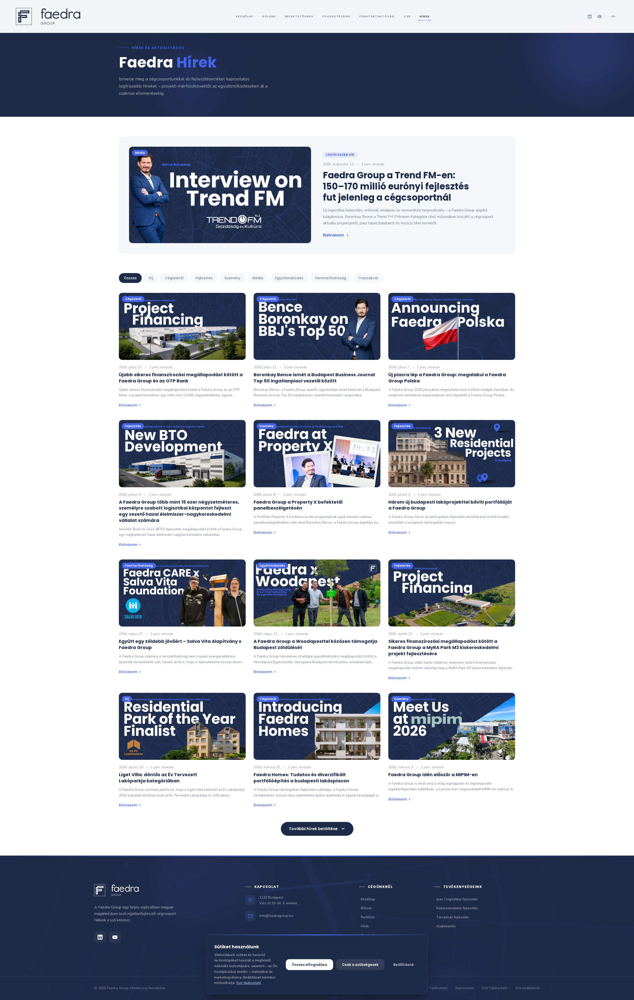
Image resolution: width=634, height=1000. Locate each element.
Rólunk (366, 908)
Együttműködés (289, 278)
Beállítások (403, 964)
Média (257, 278)
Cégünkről (174, 278)
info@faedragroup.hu (276, 915)
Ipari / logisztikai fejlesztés (456, 899)
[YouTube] (599, 16)
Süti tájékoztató (248, 982)
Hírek (365, 926)
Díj (151, 278)
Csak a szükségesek (360, 964)
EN (613, 16)
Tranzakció (368, 278)
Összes (130, 278)
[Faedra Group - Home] (48, 16)
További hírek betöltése (313, 829)
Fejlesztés (204, 278)
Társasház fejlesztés (452, 917)
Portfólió (367, 917)
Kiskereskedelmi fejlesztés (457, 908)
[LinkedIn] (589, 16)
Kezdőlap (368, 899)
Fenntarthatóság (330, 278)
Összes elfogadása (309, 964)
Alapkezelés (446, 926)
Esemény (232, 278)
